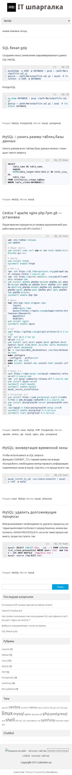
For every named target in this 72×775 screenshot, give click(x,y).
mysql (45, 123)
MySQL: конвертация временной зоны (35, 448)
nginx (35, 434)
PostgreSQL (26, 123)
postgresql (55, 123)
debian (34, 707)
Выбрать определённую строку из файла (24, 625)
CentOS (16, 430)
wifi (3, 725)
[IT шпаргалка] (36, 10)
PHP (38, 430)
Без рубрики (8, 689)
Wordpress (52, 772)
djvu (40, 708)
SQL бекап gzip (14, 48)
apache (6, 434)
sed (3, 721)
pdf (40, 714)
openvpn (35, 714)
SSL (20, 721)
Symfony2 (7, 683)
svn (39, 721)
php (42, 434)
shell (10, 719)
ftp (51, 708)
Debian (5, 655)
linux (7, 713)
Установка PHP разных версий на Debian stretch (27, 605)
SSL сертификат (30, 721)
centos (15, 434)
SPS (17, 721)
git (21, 434)
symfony (48, 720)
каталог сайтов (40, 755)
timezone (47, 498)
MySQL (15, 123)
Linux (23, 430)
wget (66, 721)
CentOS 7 (25, 708)
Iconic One (19, 772)
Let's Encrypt (61, 708)
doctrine (46, 708)
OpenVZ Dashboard (12, 610)
